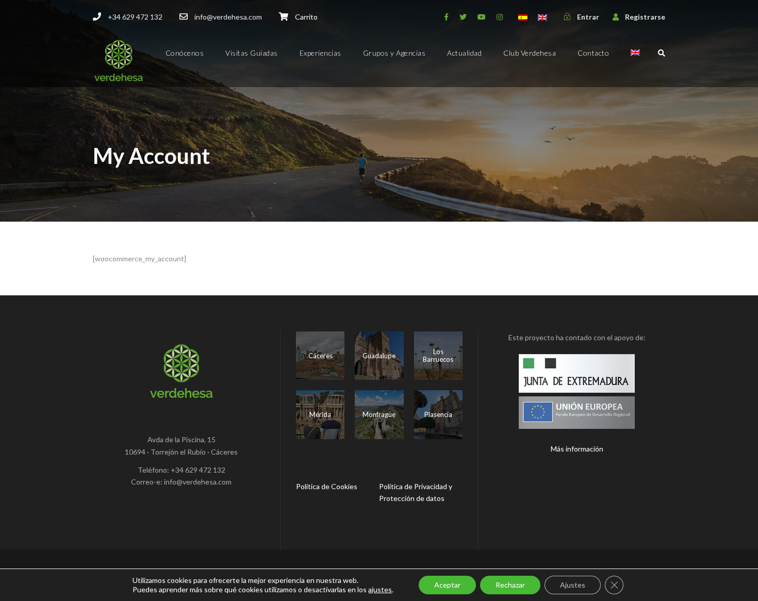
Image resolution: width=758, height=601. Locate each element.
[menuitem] (635, 61)
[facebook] (446, 16)
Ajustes (572, 584)
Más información (577, 448)
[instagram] (500, 16)
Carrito (306, 16)
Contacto (593, 52)
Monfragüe (379, 414)
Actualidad (464, 52)
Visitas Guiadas (251, 52)
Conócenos (185, 52)
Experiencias (320, 52)
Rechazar (510, 584)
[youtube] (481, 16)
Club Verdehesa (529, 52)
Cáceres (320, 356)
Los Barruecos (438, 355)
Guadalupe (379, 356)
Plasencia (438, 414)
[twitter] (463, 16)
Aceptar (447, 584)
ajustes (380, 589)
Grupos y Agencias (394, 52)
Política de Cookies (326, 486)
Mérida (320, 414)
